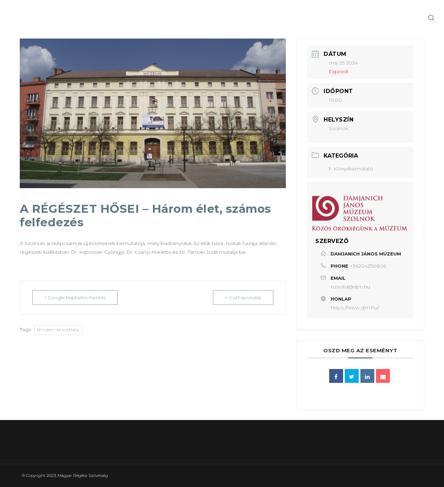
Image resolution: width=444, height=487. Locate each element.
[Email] (383, 376)
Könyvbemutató (353, 169)
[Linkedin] (367, 376)
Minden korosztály (58, 329)
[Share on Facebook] (336, 376)
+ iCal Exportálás (243, 297)
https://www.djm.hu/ (355, 307)
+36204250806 (368, 266)
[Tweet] (352, 376)
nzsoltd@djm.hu (350, 287)
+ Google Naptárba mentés (74, 297)
